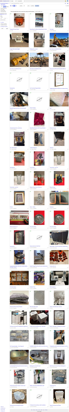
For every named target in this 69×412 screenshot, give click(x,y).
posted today (3, 10)
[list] (11, 6)
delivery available (4, 23)
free (2, 17)
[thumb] (12, 6)
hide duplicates (3, 11)
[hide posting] (27, 30)
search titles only (3, 8)
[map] (16, 6)
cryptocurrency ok (4, 24)
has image (2, 9)
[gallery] (14, 6)
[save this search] (68, 3)
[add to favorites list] (10, 30)
